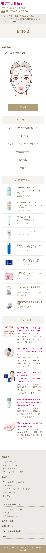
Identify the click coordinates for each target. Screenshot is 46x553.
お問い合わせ (7, 526)
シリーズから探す (10, 462)
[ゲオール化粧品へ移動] (5, 16)
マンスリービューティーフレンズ (23, 144)
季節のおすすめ (23, 152)
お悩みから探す (9, 469)
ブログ (23, 168)
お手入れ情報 (7, 521)
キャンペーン (23, 136)
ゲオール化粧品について (12, 504)
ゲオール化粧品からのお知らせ (23, 128)
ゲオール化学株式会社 (11, 531)
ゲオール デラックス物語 (13, 472)
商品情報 (23, 160)
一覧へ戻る (23, 107)
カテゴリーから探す (11, 465)
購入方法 (6, 513)
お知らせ (6, 477)
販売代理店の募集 (10, 516)
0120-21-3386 (17, 11)
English (5, 536)
